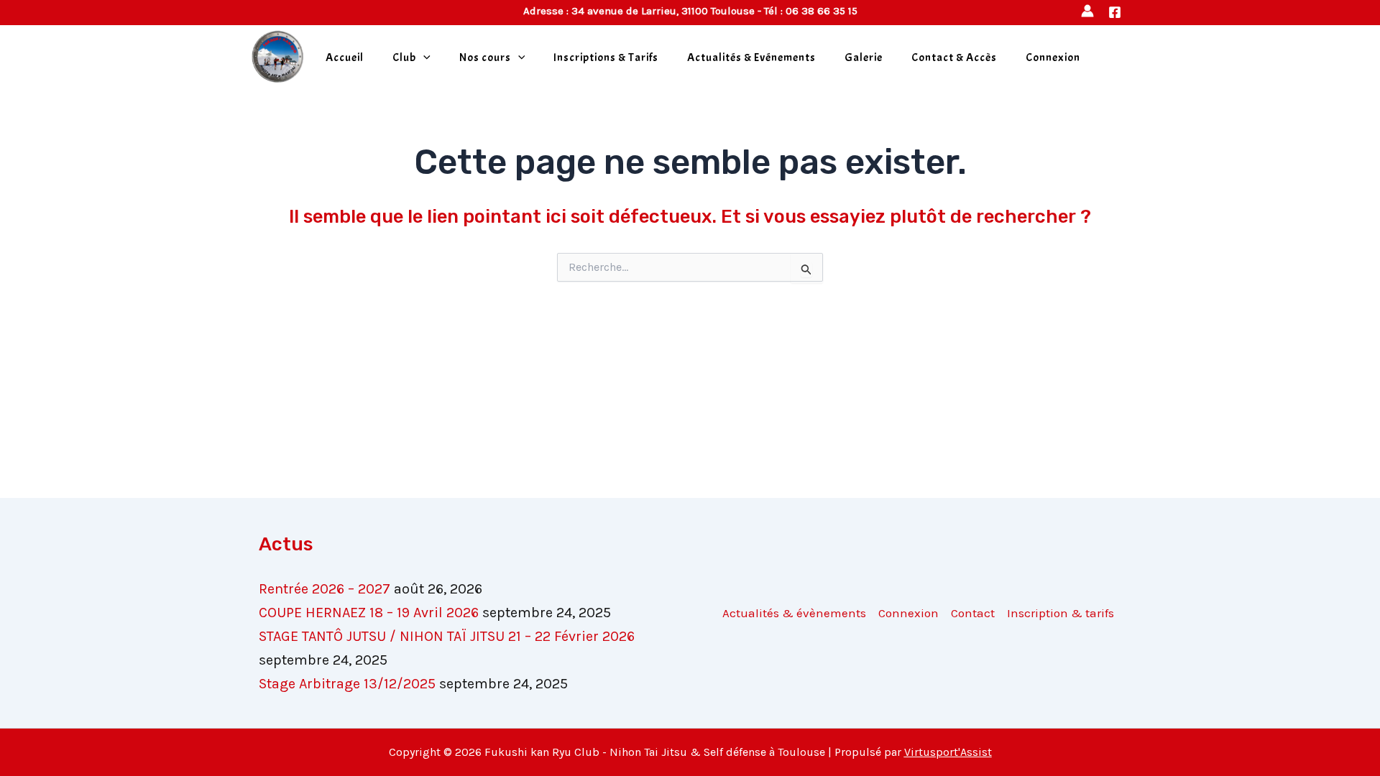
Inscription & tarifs (1060, 613)
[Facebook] (1114, 12)
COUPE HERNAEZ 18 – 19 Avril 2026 (369, 612)
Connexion (1053, 57)
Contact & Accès (954, 57)
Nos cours (485, 57)
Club (404, 57)
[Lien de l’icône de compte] (1087, 10)
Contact (973, 613)
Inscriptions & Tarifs (605, 57)
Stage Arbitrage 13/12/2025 (347, 683)
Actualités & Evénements (751, 57)
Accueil (345, 57)
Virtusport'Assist (948, 752)
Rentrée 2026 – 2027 (324, 589)
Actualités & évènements (794, 613)
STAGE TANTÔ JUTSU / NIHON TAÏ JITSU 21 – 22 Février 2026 (447, 636)
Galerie (864, 57)
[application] (423, 57)
